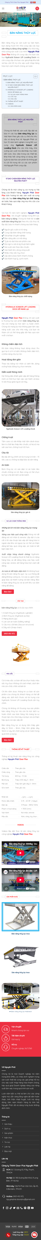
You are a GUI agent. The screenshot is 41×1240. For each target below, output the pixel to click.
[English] (31, 2)
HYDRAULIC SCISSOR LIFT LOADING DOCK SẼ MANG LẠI (20, 91)
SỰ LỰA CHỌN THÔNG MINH (19, 94)
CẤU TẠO (13, 96)
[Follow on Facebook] (3, 1208)
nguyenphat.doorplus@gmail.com (20, 1199)
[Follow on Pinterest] (25, 1208)
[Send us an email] (18, 1208)
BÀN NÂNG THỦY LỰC (12, 80)
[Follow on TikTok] (11, 1208)
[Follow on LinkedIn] (29, 1208)
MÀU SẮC (14, 99)
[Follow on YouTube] (32, 1208)
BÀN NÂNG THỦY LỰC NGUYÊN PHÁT (20, 82)
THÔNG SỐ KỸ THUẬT (15, 101)
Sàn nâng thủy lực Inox (20, 972)
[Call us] (21, 1209)
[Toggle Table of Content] (34, 76)
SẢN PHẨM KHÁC (15, 106)
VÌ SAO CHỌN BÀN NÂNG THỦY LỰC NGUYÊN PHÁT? (20, 86)
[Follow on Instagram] (7, 1208)
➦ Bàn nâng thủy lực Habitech (20, 1011)
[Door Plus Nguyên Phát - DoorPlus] (21, 8)
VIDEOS (10, 104)
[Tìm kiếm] (37, 8)
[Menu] (3, 8)
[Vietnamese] (34, 2)
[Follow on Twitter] (14, 1208)
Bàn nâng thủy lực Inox (21, 934)
